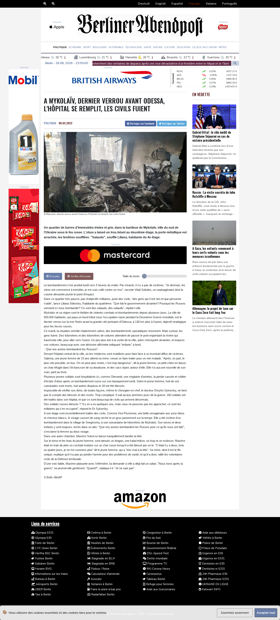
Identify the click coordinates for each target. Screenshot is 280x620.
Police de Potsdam (214, 548)
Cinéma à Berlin (100, 533)
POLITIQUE (50, 123)
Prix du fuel (153, 538)
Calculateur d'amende (105, 574)
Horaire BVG (43, 569)
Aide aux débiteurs (214, 533)
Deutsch (144, 4)
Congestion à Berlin (159, 533)
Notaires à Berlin (101, 584)
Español (177, 4)
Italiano (211, 4)
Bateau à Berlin (44, 579)
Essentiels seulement (235, 613)
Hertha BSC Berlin (46, 553)
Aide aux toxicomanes (160, 589)
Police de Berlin (212, 543)
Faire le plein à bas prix (105, 589)
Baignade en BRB (103, 563)
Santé (147, 47)
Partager (141, 123)
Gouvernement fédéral (161, 548)
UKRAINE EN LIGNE (215, 584)
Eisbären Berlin (44, 563)
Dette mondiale (157, 558)
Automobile (116, 47)
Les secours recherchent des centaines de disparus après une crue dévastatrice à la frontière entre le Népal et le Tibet (107, 64)
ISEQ (179, 80)
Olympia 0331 (44, 533)
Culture (169, 47)
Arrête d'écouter (80, 276)
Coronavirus (154, 574)
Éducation (183, 47)
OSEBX (180, 84)
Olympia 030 (43, 538)
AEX (179, 68)
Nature (157, 47)
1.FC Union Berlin (45, 548)
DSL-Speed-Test (157, 553)
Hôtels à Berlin (100, 553)
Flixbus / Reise (100, 569)
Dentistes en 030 (213, 563)
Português (229, 4)
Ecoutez (54, 276)
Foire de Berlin (44, 543)
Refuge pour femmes (159, 584)
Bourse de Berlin (157, 543)
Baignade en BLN (103, 558)
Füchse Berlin (43, 558)
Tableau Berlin (155, 579)
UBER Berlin (42, 589)
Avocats (96, 579)
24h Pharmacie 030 (214, 574)
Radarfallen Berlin (102, 594)
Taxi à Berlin (42, 594)
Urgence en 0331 (213, 558)
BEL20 (180, 72)
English (160, 4)
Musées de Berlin (102, 543)
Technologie (133, 47)
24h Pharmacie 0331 (215, 579)
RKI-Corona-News (158, 569)
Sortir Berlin (98, 538)
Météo (223, 47)
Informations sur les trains (51, 574)
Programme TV (156, 563)
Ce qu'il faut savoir (204, 47)
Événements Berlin (102, 548)
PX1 (179, 76)
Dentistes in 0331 (213, 569)
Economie (75, 47)
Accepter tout (266, 613)
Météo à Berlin (212, 538)
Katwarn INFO (210, 589)
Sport (87, 47)
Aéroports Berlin (46, 584)
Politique (60, 47)
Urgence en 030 (212, 553)
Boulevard (100, 47)
